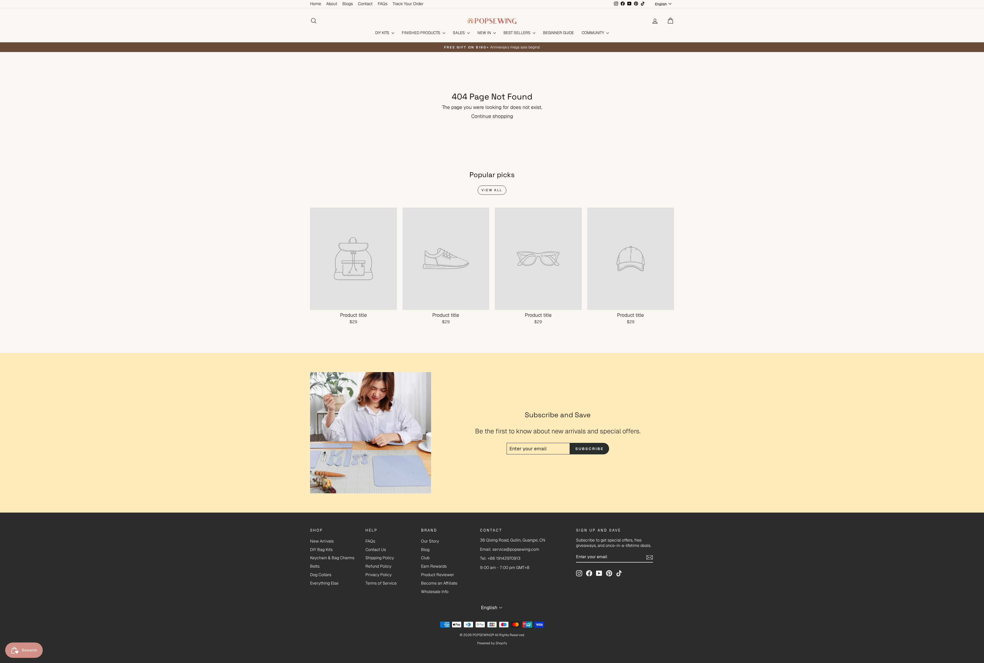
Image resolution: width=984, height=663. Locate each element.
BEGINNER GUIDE (558, 32)
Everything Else (324, 583)
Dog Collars (320, 574)
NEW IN (484, 32)
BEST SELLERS (517, 32)
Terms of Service (381, 583)
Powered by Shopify (492, 643)
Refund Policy (378, 566)
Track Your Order (408, 3)
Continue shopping (492, 116)
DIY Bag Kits (321, 549)
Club (425, 557)
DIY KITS (382, 32)
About (331, 3)
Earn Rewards (434, 566)
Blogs (347, 3)
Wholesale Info (434, 591)
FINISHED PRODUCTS (421, 32)
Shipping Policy (379, 557)
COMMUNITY (593, 32)
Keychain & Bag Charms (332, 557)
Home (315, 3)
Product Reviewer (437, 574)
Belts (315, 566)
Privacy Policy (378, 574)
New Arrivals (322, 541)
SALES (459, 32)
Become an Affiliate (439, 583)
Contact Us (375, 549)
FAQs (382, 3)
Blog (425, 549)
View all (492, 190)
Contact (365, 3)
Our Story (430, 541)
